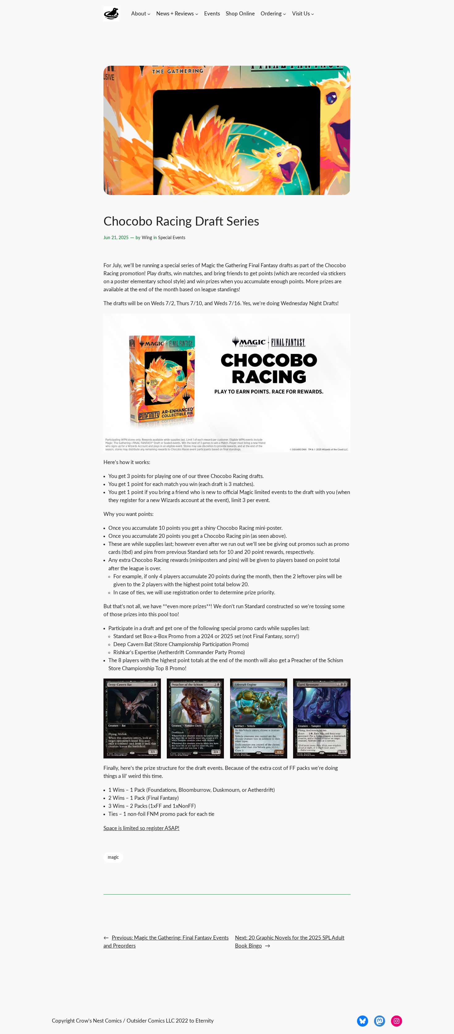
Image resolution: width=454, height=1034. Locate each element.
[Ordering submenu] (284, 13)
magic (113, 857)
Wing (147, 237)
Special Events (171, 237)
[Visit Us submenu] (312, 13)
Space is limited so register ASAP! (141, 828)
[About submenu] (148, 13)
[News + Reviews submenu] (196, 13)
